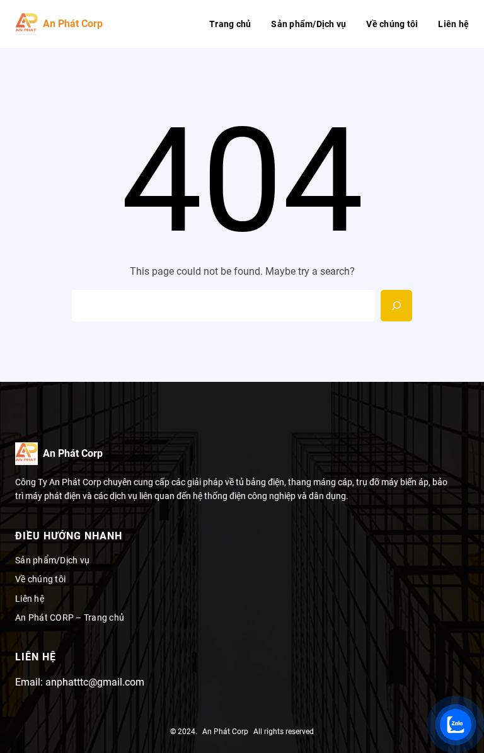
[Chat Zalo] (455, 724)
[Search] (396, 305)
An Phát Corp (73, 24)
